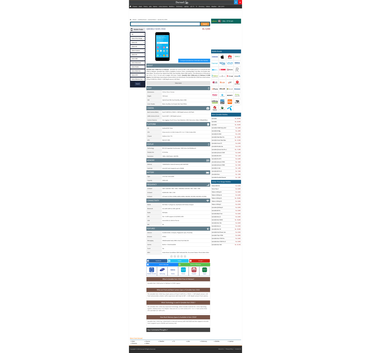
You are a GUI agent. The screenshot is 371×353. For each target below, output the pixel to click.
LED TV (192, 6)
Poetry (146, 6)
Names (155, 6)
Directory (201, 6)
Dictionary (179, 6)
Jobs (150, 6)
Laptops (186, 6)
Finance (135, 6)
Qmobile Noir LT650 (162, 19)
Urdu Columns (163, 6)
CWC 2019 (221, 6)
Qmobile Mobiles (152, 19)
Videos (208, 6)
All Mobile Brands (142, 19)
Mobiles (171, 6)
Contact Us (238, 349)
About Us (221, 349)
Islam (140, 6)
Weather (214, 6)
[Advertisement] (185, 13)
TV (196, 6)
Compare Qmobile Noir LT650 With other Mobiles (194, 60)
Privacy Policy (229, 349)
